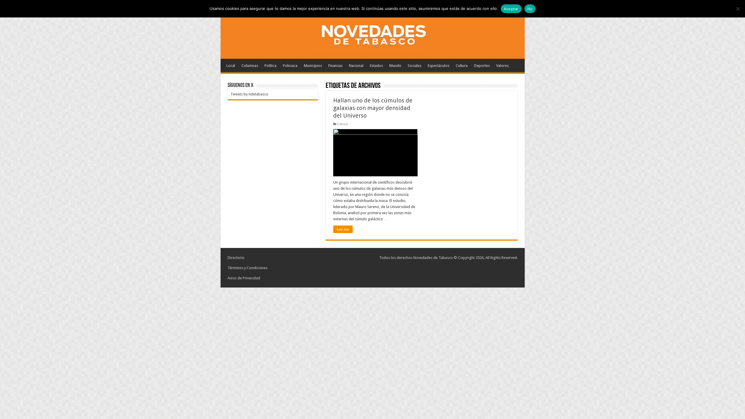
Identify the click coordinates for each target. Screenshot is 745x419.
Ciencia (342, 124)
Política (270, 65)
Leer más (343, 229)
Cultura (462, 65)
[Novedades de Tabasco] (372, 33)
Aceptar (511, 8)
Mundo (395, 65)
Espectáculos (438, 65)
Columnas (250, 65)
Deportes (482, 65)
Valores (502, 65)
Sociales (414, 65)
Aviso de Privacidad (244, 278)
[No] (738, 9)
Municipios (313, 65)
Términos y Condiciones (247, 268)
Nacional (356, 65)
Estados (376, 65)
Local (230, 65)
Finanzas (335, 65)
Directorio (236, 257)
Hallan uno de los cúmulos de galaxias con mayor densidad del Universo (372, 108)
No (530, 8)
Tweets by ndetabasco (249, 94)
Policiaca (290, 65)
